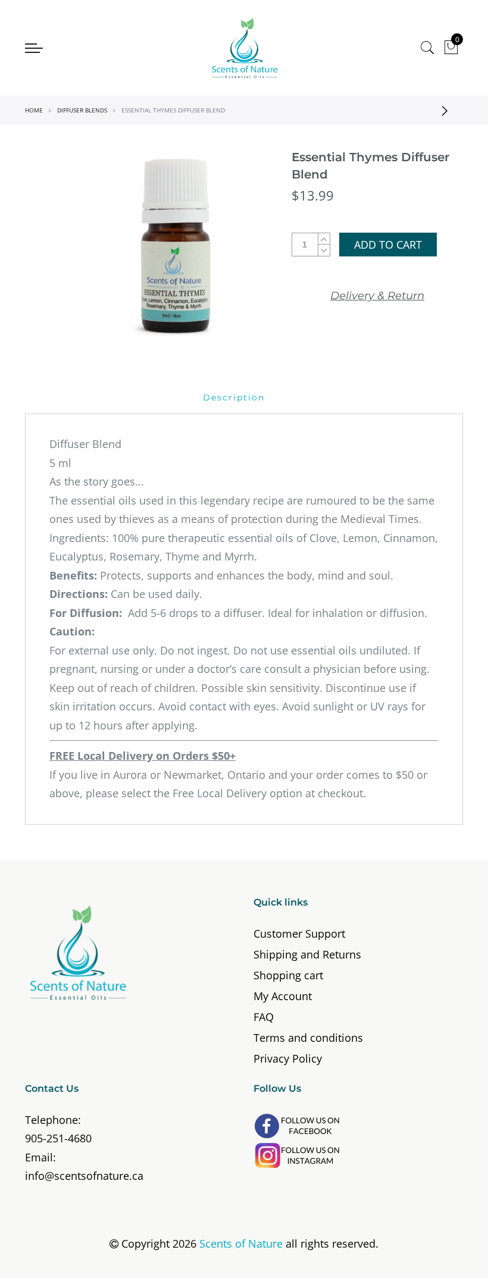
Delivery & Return (377, 295)
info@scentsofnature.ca (84, 1176)
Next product (448, 110)
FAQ (264, 1017)
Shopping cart (288, 975)
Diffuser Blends (82, 110)
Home (34, 110)
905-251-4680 (58, 1138)
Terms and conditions (308, 1037)
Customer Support (299, 933)
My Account (283, 996)
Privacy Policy (288, 1058)
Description (234, 397)
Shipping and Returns (307, 954)
